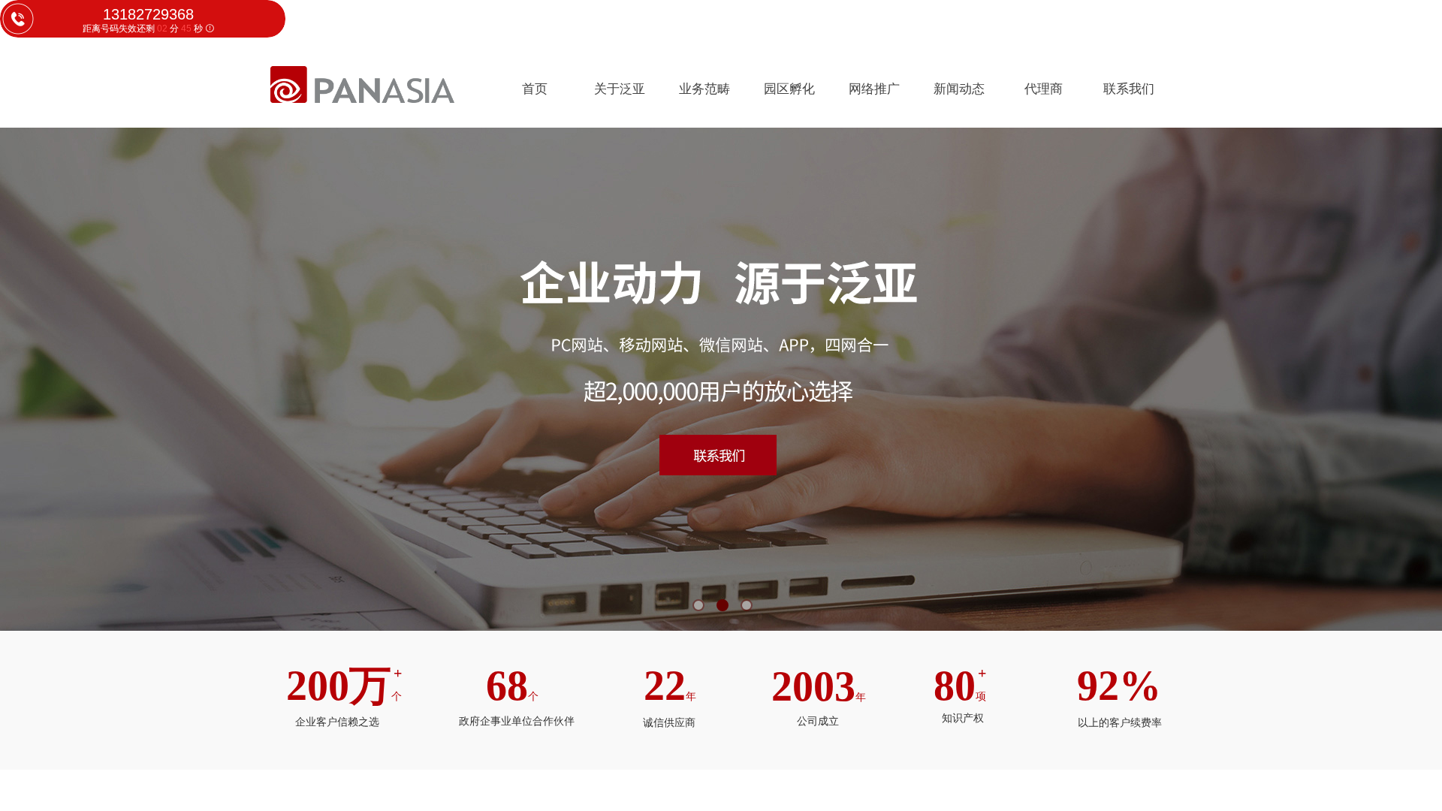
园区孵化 (789, 89)
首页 (535, 89)
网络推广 (874, 89)
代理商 (1043, 89)
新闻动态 (959, 89)
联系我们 (1128, 89)
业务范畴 (704, 89)
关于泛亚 (619, 89)
